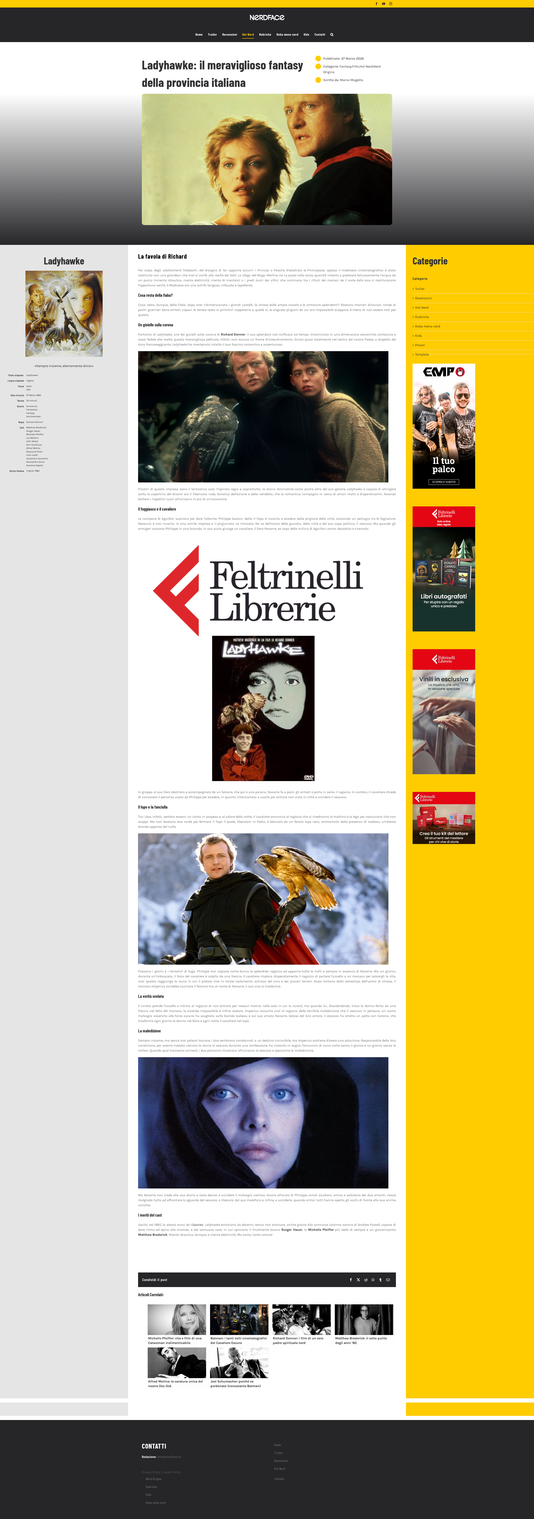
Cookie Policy (172, 1472)
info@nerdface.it (169, 1457)
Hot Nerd (366, 66)
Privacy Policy (151, 1472)
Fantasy (345, 66)
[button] (332, 34)
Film (355, 66)
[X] (358, 1279)
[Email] (388, 1279)
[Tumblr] (380, 1279)
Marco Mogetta (351, 80)
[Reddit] (366, 1279)
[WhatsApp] (373, 1279)
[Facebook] (351, 1279)
